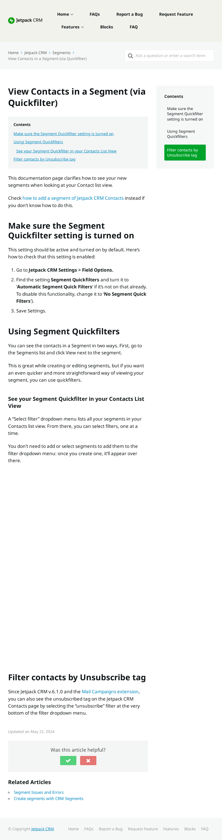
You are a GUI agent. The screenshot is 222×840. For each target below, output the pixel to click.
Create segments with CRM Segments (48, 798)
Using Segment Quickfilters (38, 141)
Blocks (106, 26)
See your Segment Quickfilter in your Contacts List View (66, 151)
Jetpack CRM (42, 828)
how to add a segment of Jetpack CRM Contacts (73, 198)
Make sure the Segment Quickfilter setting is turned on (64, 133)
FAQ (134, 26)
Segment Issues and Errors (39, 792)
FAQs (95, 14)
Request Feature (176, 14)
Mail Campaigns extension (110, 691)
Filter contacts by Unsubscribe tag (45, 159)
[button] (68, 760)
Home (63, 14)
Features (70, 26)
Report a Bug (129, 14)
